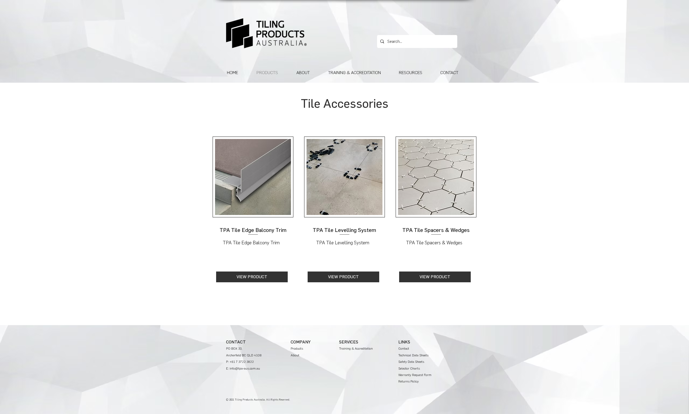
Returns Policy (408, 381)
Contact (403, 348)
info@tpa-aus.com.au (245, 368)
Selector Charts (409, 368)
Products (297, 348)
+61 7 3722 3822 (242, 362)
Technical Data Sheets (413, 355)
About (295, 355)
